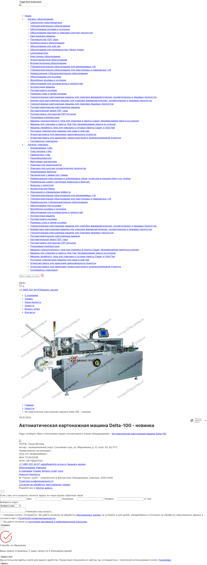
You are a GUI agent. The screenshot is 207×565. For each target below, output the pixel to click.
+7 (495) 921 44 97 (29, 289)
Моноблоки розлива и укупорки (48, 80)
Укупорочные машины (42, 86)
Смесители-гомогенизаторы (46, 22)
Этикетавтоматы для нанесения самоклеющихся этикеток (63, 134)
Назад (28, 15)
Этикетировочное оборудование (48, 59)
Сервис (29, 298)
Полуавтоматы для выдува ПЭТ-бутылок (53, 114)
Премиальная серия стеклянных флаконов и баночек (60, 181)
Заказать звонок (49, 289)
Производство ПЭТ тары (44, 39)
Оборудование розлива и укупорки (50, 29)
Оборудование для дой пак (45, 46)
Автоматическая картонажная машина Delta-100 (139, 433)
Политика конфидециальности (36, 481)
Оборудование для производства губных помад (57, 49)
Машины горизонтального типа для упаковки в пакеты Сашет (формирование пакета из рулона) (84, 120)
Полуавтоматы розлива (43, 90)
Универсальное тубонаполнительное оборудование (59, 73)
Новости (29, 305)
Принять (4, 563)
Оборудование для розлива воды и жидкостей (56, 83)
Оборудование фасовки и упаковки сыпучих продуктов (61, 32)
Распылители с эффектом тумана (49, 175)
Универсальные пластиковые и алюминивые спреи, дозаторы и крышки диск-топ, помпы (80, 178)
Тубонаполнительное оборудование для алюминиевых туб (63, 66)
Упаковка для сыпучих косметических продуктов (58, 168)
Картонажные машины (42, 36)
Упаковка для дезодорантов (46, 164)
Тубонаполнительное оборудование (50, 25)
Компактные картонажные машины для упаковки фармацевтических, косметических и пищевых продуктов (91, 100)
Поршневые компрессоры (44, 117)
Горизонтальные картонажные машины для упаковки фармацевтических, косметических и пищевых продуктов (93, 97)
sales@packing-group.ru (53, 464)
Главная (29, 405)
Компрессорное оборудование (47, 42)
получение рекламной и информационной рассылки (57, 521)
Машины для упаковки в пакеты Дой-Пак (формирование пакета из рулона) (73, 124)
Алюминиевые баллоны (43, 171)
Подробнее (165, 560)
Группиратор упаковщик (44, 141)
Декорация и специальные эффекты (50, 192)
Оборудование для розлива (45, 76)
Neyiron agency (44, 487)
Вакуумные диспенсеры (43, 161)
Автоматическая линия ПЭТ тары (49, 110)
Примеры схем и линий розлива (48, 93)
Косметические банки (42, 188)
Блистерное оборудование (45, 56)
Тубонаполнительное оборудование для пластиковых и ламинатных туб (70, 70)
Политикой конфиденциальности (36, 518)
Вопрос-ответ (32, 309)
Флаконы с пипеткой (42, 185)
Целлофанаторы (39, 53)
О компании (31, 295)
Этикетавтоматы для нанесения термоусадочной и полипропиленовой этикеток (75, 137)
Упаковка (41, 467)
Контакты (30, 312)
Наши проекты (33, 302)
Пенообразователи (40, 158)
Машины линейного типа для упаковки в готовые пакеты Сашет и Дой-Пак (72, 127)
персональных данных (88, 514)
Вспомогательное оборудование (48, 63)
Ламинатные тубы (40, 154)
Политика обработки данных (198, 420)
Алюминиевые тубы (41, 147)
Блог (61, 471)
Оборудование (27, 467)
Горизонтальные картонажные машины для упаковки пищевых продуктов (71, 103)
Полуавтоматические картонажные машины (55, 107)
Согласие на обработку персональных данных (45, 484)
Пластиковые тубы (41, 151)
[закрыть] (205, 420)
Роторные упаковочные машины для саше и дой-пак (59, 131)
